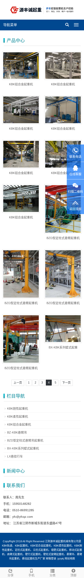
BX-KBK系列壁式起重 (63, 347)
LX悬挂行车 (15, 456)
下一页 (66, 382)
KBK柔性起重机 (17, 416)
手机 (31, 575)
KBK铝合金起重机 (21, 84)
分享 (11, 575)
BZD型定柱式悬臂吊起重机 (25, 440)
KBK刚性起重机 (17, 408)
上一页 (18, 382)
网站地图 (70, 558)
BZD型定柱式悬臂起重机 (63, 238)
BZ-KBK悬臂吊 (17, 432)
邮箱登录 (51, 558)
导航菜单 (10, 25)
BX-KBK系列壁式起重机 (23, 448)
